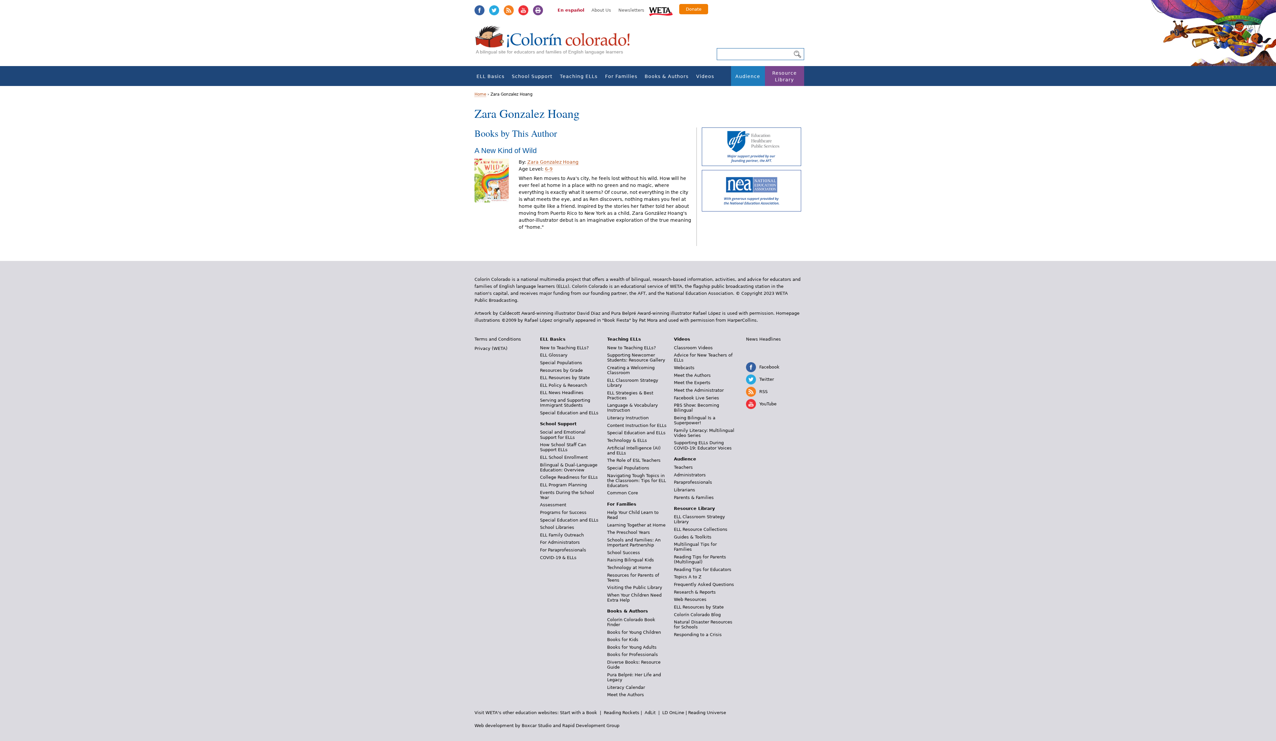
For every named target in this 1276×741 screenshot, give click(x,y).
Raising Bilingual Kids (630, 559)
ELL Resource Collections (700, 529)
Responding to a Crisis (698, 634)
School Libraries (557, 527)
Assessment (553, 504)
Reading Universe (707, 712)
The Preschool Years (628, 532)
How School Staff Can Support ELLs (563, 447)
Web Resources (690, 599)
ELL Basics (490, 76)
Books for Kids (622, 639)
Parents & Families (694, 497)
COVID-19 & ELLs (558, 557)
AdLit (650, 712)
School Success (623, 552)
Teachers (683, 467)
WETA (661, 10)
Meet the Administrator (699, 390)
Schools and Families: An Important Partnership (634, 542)
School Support (532, 76)
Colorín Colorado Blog (697, 614)
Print (538, 10)
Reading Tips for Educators (702, 569)
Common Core (622, 492)
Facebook (479, 10)
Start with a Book (578, 712)
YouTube (523, 10)
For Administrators (560, 542)
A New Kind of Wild (506, 150)
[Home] (556, 43)
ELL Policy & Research (563, 385)
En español (571, 10)
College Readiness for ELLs (569, 477)
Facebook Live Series (696, 397)
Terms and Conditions (498, 339)
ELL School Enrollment (564, 457)
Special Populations (561, 362)
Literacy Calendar (626, 687)
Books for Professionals (632, 654)
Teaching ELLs (578, 76)
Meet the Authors (625, 694)
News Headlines (763, 339)
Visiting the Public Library (634, 587)
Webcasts (684, 367)
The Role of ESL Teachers (634, 460)
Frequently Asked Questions (704, 584)
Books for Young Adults (632, 647)
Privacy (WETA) (491, 348)
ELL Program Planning (563, 484)
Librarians (684, 489)
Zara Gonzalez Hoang (553, 162)
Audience (747, 76)
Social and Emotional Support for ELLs (562, 435)
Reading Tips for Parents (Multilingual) (700, 559)
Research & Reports (695, 592)
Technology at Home (629, 567)
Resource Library (784, 76)
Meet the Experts (692, 382)
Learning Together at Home (636, 525)
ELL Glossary (554, 355)
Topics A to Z (687, 576)
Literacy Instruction (628, 417)
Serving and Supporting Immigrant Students (565, 403)
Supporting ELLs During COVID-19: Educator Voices (703, 445)
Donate (693, 9)
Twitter (494, 10)
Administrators (690, 474)
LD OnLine (673, 712)
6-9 (549, 169)
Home (480, 94)
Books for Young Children (634, 632)
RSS (509, 10)
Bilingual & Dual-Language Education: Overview (568, 467)
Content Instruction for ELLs (637, 425)
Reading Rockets (621, 712)
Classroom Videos (693, 347)
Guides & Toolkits (692, 537)
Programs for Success (563, 512)
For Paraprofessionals (563, 549)
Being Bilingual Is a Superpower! (694, 420)
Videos (705, 76)
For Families (621, 76)
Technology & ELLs (627, 440)
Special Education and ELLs (569, 412)
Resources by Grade (561, 370)
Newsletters (631, 10)
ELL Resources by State (565, 377)
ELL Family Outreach (562, 535)
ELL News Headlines (562, 392)
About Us (601, 10)
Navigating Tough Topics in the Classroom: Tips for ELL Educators (636, 480)
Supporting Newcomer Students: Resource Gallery (636, 358)
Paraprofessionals (693, 482)
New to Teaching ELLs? (564, 347)
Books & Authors (667, 76)
